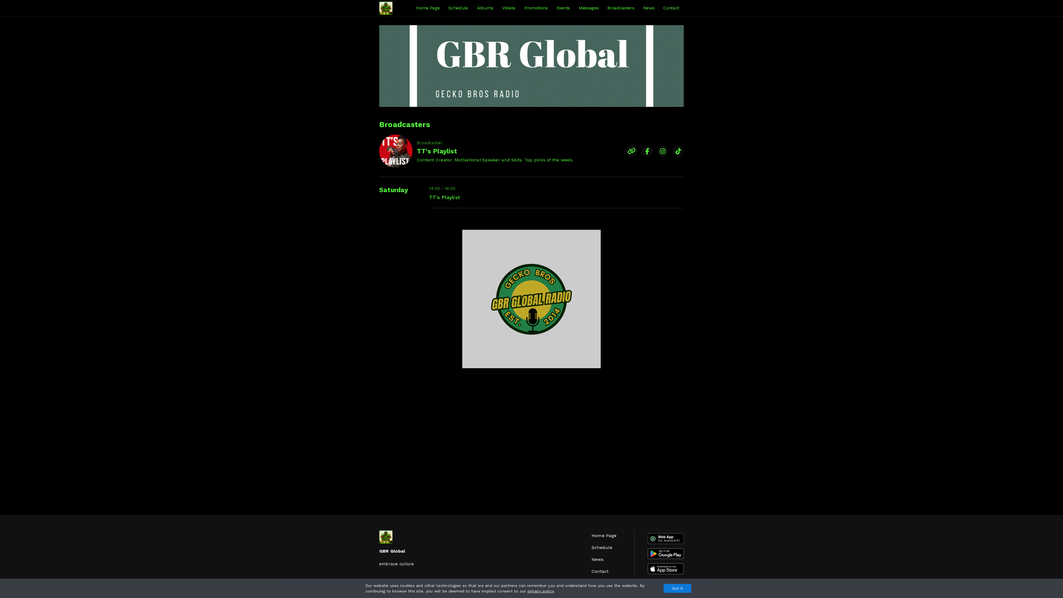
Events (563, 8)
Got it (677, 588)
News (649, 8)
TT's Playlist (444, 197)
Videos (508, 8)
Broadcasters (620, 8)
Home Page (428, 8)
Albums (485, 8)
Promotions (536, 8)
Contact (671, 8)
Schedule (458, 8)
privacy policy (541, 591)
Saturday (393, 190)
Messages (588, 8)
